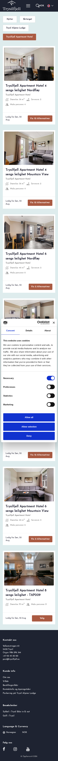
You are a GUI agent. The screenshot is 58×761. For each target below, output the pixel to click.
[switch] (51, 387)
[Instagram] (15, 749)
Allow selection (29, 426)
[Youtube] (28, 749)
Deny (29, 436)
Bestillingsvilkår (10, 685)
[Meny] (28, 5)
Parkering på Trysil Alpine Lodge (19, 693)
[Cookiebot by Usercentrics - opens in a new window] (38, 323)
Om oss (6, 677)
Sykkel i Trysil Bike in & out (16, 712)
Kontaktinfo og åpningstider (17, 689)
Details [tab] (29, 330)
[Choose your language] (50, 5)
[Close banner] (54, 323)
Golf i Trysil (8, 716)
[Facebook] (4, 749)
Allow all (29, 417)
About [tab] (47, 330)
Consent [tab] (10, 330)
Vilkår (6, 681)
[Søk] (37, 6)
